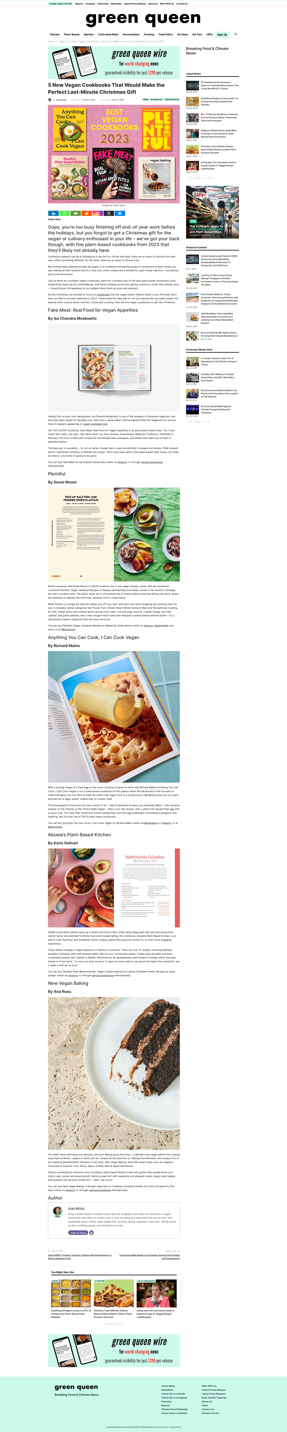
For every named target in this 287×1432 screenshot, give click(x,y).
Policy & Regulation (146, 1281)
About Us (153, 3)
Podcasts (90, 3)
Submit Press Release (135, 3)
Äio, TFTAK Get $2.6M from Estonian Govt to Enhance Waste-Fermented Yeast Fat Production (219, 117)
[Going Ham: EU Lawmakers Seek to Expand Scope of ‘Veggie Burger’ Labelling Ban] (157, 1293)
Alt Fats (197, 34)
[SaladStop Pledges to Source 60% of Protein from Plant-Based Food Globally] (71, 1293)
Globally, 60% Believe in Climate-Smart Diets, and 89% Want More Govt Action (218, 377)
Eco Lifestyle (156, 99)
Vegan (145, 99)
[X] (109, 213)
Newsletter (116, 3)
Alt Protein (100, 1281)
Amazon (122, 462)
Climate (55, 34)
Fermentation (131, 34)
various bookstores (152, 462)
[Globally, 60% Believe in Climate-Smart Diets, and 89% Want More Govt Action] (192, 377)
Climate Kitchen (210, 1413)
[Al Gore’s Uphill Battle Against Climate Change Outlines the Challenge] (192, 409)
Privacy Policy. (162, 1427)
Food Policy (166, 34)
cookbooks (103, 294)
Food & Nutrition (172, 99)
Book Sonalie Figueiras (214, 1397)
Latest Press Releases (214, 1393)
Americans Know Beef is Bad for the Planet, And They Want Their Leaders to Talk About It (219, 393)
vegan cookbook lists (95, 423)
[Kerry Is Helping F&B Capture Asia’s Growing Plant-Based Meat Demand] (192, 336)
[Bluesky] (120, 213)
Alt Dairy (182, 34)
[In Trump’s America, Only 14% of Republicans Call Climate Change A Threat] (192, 361)
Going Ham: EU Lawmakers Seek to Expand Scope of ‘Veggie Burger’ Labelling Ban (218, 165)
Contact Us (182, 3)
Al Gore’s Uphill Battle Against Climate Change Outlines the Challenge (216, 409)
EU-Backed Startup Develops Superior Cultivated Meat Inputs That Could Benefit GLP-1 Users (220, 85)
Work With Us (167, 3)
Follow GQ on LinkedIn (173, 1393)
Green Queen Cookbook (174, 1413)
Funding (149, 34)
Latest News (168, 1386)
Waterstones (68, 629)
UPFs (210, 34)
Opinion (89, 34)
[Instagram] (98, 213)
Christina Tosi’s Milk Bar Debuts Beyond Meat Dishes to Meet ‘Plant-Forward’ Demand (219, 149)
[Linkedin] (53, 213)
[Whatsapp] (64, 213)
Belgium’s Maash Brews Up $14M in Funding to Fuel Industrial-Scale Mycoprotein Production (219, 133)
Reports (79, 3)
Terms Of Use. (175, 1427)
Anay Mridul (76, 1208)
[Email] (75, 213)
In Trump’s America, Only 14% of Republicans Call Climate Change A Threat (219, 361)
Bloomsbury (151, 823)
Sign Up (222, 34)
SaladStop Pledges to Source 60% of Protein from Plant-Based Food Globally (219, 101)
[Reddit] (86, 213)
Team (205, 1405)
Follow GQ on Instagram (174, 1397)
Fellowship (103, 3)
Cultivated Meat (108, 34)
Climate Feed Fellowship (174, 1409)
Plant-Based (72, 34)
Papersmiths (161, 625)
